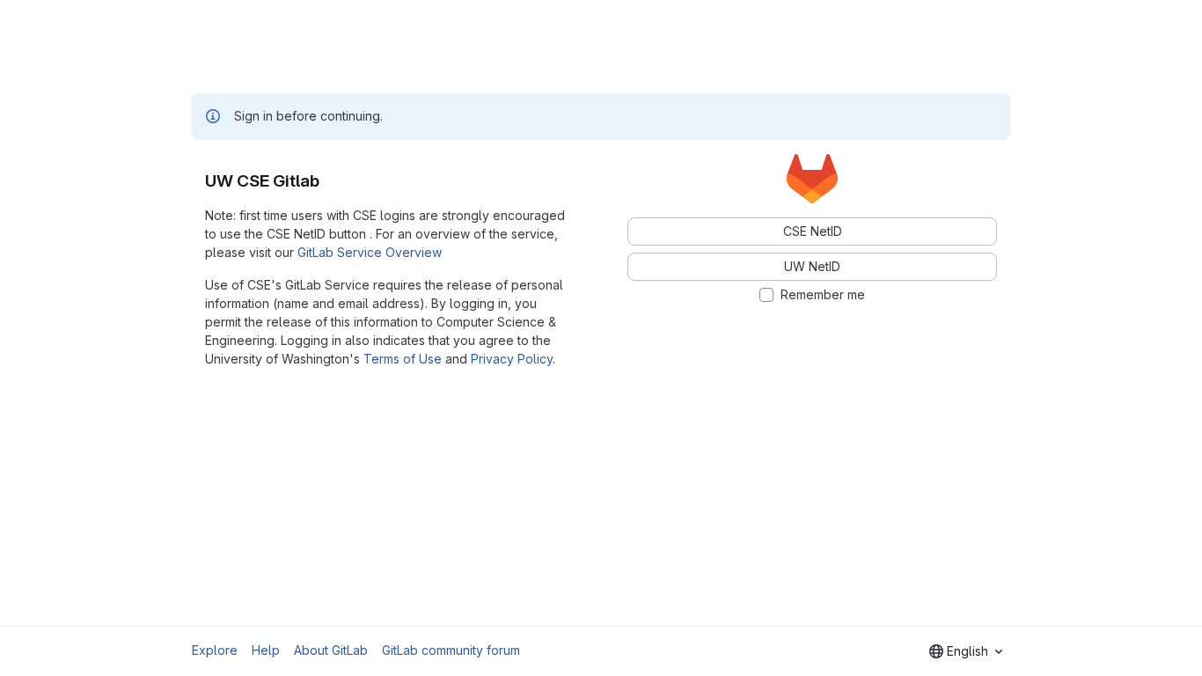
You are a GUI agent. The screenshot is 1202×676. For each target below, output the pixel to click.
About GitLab (331, 650)
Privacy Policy (512, 358)
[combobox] (965, 651)
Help (266, 650)
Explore (215, 650)
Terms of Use (402, 358)
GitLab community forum (451, 650)
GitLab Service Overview (369, 252)
